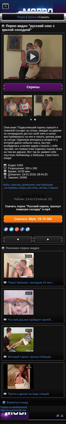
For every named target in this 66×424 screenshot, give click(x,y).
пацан (22, 187)
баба (6, 184)
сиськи (43, 187)
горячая (15, 184)
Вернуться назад (17, 402)
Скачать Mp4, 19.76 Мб (33, 219)
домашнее (28, 184)
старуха (53, 187)
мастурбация (44, 184)
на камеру (10, 187)
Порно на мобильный (13, 407)
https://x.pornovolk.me (13, 410)
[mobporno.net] (26, 6)
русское (32, 187)
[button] (32, 56)
